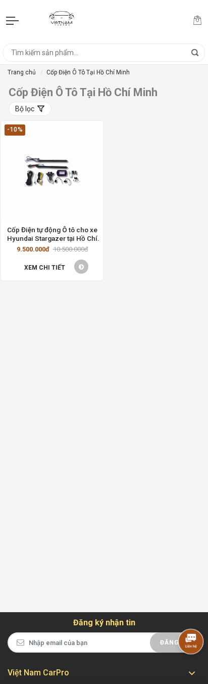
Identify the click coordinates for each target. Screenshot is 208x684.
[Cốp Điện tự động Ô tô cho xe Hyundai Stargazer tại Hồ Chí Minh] (52, 172)
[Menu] (13, 20)
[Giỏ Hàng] (197, 20)
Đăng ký (175, 642)
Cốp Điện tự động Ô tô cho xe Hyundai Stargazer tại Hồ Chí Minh (52, 234)
